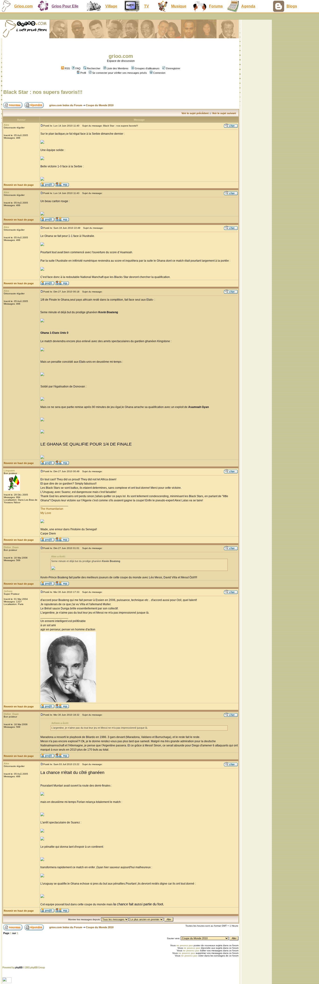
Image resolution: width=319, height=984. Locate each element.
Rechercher (93, 68)
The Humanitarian (51, 508)
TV (146, 6)
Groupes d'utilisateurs (147, 68)
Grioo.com (23, 6)
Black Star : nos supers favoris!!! (42, 92)
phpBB (18, 967)
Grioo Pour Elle (65, 6)
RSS (67, 68)
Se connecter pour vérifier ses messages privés (119, 72)
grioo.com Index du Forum (65, 105)
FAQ (78, 68)
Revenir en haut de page (19, 184)
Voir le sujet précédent (195, 113)
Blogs (292, 6)
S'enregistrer (173, 68)
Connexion (159, 72)
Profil (83, 72)
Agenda (248, 6)
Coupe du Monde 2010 (99, 105)
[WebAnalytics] (7, 982)
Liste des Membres (117, 68)
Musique (178, 6)
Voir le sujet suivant (224, 113)
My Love (45, 513)
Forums (216, 6)
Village (111, 6)
